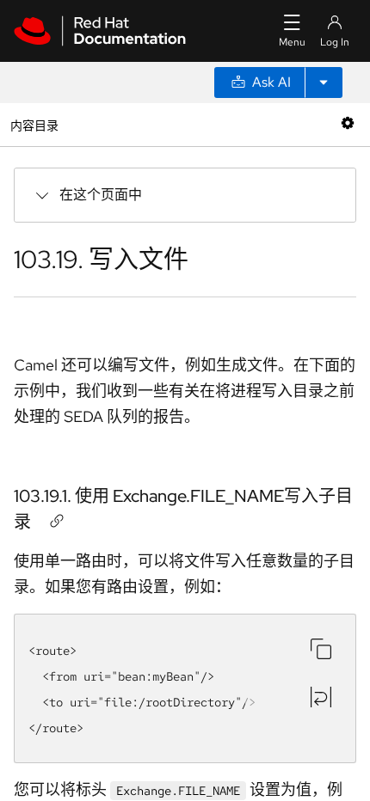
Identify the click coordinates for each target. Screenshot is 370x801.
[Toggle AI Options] (323, 82)
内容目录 (34, 124)
